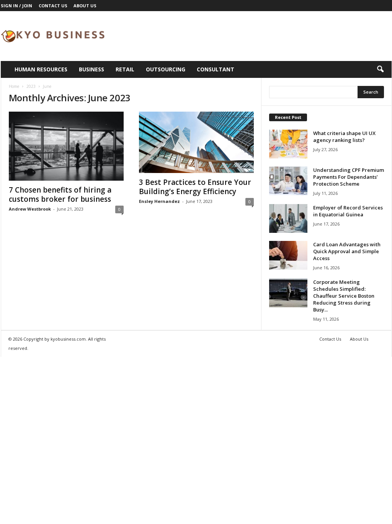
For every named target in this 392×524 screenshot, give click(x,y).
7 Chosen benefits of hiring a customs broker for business (60, 194)
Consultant (215, 69)
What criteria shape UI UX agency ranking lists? (344, 136)
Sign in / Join (16, 5)
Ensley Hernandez (159, 201)
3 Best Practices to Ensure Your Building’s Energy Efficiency (195, 186)
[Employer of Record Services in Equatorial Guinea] (288, 218)
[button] (380, 69)
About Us (85, 5)
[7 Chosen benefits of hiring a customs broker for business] (66, 146)
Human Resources (41, 69)
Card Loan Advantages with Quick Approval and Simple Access (347, 251)
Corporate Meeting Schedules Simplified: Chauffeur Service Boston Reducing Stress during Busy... (343, 295)
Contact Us (53, 5)
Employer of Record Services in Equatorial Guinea (348, 211)
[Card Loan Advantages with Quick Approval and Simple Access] (288, 255)
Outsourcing (165, 69)
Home (14, 86)
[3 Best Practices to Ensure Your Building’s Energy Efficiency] (196, 142)
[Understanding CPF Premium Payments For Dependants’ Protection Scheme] (288, 180)
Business (91, 69)
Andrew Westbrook (30, 209)
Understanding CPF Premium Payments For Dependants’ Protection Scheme (348, 176)
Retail (125, 69)
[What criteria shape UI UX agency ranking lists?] (288, 144)
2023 (31, 86)
